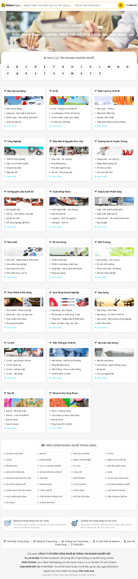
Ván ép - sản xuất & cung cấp (19, 213)
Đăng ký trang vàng (31, 520)
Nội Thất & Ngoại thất (16, 484)
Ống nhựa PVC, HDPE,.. (62, 424)
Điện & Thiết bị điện (82, 460)
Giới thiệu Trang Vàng (18, 541)
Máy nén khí (12, 172)
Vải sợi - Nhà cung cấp (61, 172)
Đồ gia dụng (59, 242)
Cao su (111, 453)
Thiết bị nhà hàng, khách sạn (64, 264)
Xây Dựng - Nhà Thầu (107, 310)
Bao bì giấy (102, 222)
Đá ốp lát (101, 369)
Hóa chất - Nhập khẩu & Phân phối (22, 259)
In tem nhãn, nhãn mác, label (65, 117)
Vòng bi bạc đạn (13, 167)
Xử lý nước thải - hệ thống (109, 268)
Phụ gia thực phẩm (15, 323)
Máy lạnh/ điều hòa (106, 113)
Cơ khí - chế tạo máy (15, 369)
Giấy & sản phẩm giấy (110, 191)
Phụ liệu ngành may (60, 167)
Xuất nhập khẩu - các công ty (64, 209)
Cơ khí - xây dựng (14, 373)
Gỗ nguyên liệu (13, 209)
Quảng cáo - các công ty (108, 159)
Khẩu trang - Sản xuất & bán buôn (22, 117)
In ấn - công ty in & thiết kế (64, 108)
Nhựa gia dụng (58, 272)
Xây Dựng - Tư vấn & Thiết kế (110, 314)
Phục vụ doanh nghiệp (50, 466)
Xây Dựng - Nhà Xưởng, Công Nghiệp (114, 318)
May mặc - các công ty (61, 159)
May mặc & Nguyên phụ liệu (68, 141)
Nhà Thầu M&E (104, 323)
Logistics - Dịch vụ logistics (63, 218)
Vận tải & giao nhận (117, 466)
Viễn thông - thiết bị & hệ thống (66, 360)
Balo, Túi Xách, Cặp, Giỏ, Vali (64, 323)
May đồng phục (58, 163)
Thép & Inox (79, 490)
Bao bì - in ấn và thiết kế (17, 415)
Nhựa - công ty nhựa (61, 410)
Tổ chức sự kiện (104, 167)
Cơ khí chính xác (13, 365)
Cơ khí (10, 342)
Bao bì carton (12, 424)
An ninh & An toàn (14, 453)
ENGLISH (132, 5)
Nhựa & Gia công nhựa (65, 393)
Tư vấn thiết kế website (108, 541)
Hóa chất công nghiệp (16, 264)
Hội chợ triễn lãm (105, 172)
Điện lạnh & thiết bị (109, 91)
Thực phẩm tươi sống (16, 318)
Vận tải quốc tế (58, 213)
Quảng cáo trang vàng (98, 520)
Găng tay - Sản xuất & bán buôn (21, 113)
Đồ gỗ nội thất (13, 218)
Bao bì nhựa (12, 419)
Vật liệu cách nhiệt (105, 117)
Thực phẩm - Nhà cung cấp (18, 310)
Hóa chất (12, 242)
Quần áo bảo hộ (13, 121)
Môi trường (104, 242)
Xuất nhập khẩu (62, 191)
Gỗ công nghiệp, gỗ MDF (18, 222)
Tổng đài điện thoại (60, 365)
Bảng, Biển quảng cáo (107, 163)
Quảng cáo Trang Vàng (76, 541)
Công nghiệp (14, 141)
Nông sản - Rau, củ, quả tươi (19, 314)
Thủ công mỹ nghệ (116, 490)
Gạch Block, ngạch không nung (111, 365)
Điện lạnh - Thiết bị (105, 108)
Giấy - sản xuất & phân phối (110, 209)
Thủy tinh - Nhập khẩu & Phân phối (67, 318)
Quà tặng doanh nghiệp (66, 292)
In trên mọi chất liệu (60, 121)
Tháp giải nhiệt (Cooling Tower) (111, 121)
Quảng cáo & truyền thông (112, 141)
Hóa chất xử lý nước (15, 268)
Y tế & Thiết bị (46, 490)
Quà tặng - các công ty (61, 310)
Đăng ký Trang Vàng (47, 541)
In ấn (55, 91)
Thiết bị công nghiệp (15, 159)
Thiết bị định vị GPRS (61, 373)
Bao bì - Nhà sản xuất (16, 410)
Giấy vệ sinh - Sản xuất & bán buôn (113, 218)
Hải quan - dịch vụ (59, 222)
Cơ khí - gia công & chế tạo (18, 360)
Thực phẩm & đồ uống (19, 292)
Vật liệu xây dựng (108, 342)
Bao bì (10, 393)
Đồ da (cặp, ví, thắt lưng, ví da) (65, 314)
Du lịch (77, 466)
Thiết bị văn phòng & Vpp (51, 496)
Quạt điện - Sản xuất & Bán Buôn (66, 268)
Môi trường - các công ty (108, 259)
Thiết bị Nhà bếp (59, 259)
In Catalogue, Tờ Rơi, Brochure (65, 113)
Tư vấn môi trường (105, 264)
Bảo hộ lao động (16, 91)
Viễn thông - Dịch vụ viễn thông (66, 369)
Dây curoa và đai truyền (17, 163)
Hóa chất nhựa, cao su (16, 272)
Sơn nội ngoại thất (105, 373)
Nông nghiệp (46, 484)
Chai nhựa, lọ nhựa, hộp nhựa (65, 415)
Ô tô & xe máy (80, 484)
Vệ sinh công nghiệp (106, 272)
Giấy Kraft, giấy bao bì (107, 213)
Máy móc (44, 478)
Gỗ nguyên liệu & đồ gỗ (20, 191)
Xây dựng (103, 292)
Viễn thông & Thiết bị (64, 342)
